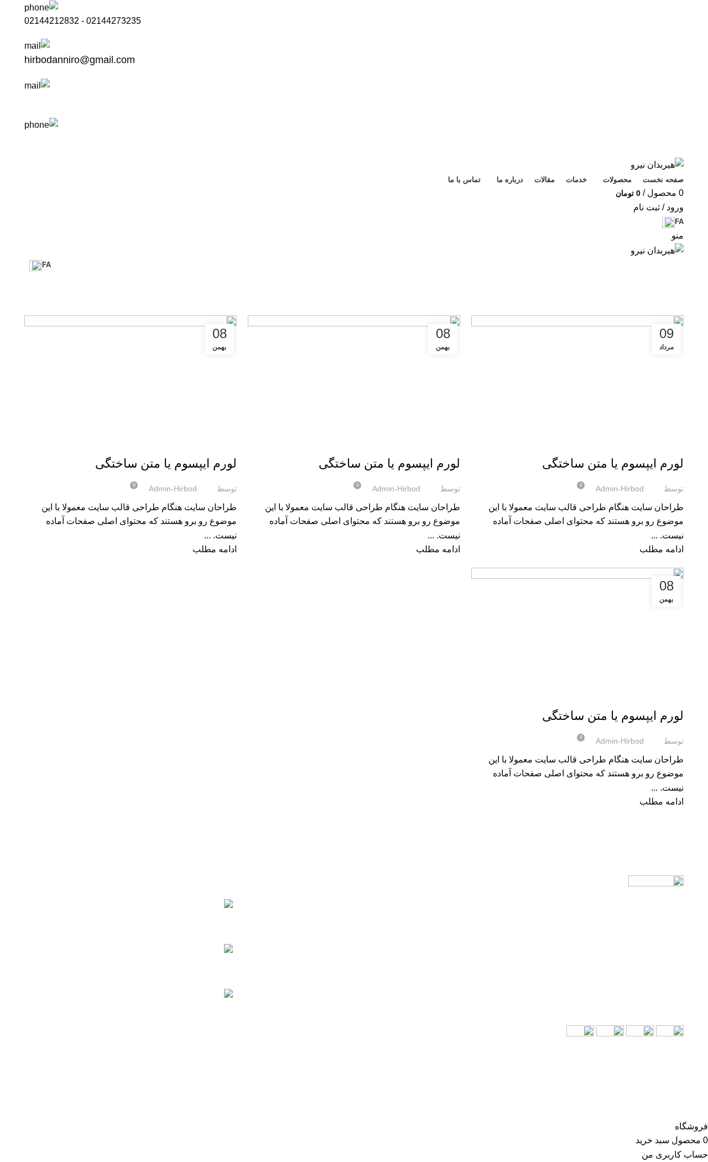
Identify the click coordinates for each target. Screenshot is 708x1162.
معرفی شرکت (434, 961)
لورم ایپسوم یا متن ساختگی (613, 463)
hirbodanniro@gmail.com (79, 59)
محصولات (443, 942)
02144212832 (51, 20)
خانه (678, 308)
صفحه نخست (437, 903)
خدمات (447, 923)
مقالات (668, 444)
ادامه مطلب (661, 549)
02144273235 (113, 20)
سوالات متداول (434, 980)
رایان (627, 1103)
